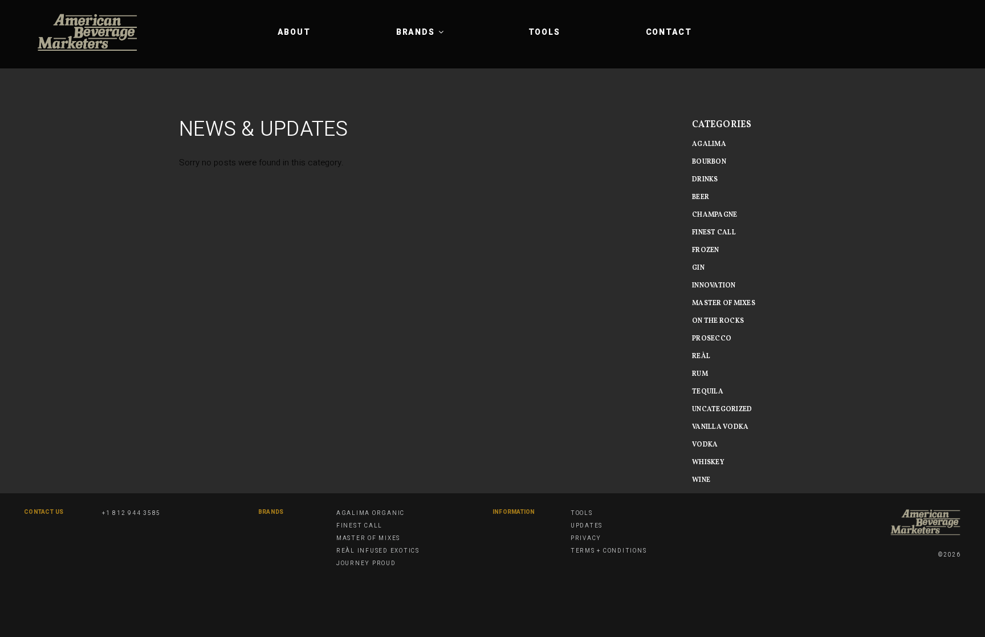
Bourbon (709, 162)
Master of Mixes (368, 538)
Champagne (714, 215)
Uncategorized (722, 409)
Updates (587, 526)
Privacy (586, 538)
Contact (669, 32)
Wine (701, 480)
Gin (698, 268)
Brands (415, 32)
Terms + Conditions (609, 551)
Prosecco (711, 338)
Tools (544, 32)
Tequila (707, 391)
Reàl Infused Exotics (378, 551)
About (294, 32)
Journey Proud (366, 563)
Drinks (705, 179)
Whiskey (708, 462)
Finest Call (714, 232)
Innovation (714, 285)
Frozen (705, 250)
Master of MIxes (723, 303)
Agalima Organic (370, 513)
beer (700, 197)
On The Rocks (718, 321)
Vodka (705, 444)
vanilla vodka (720, 427)
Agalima (709, 144)
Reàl (701, 356)
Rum (700, 374)
